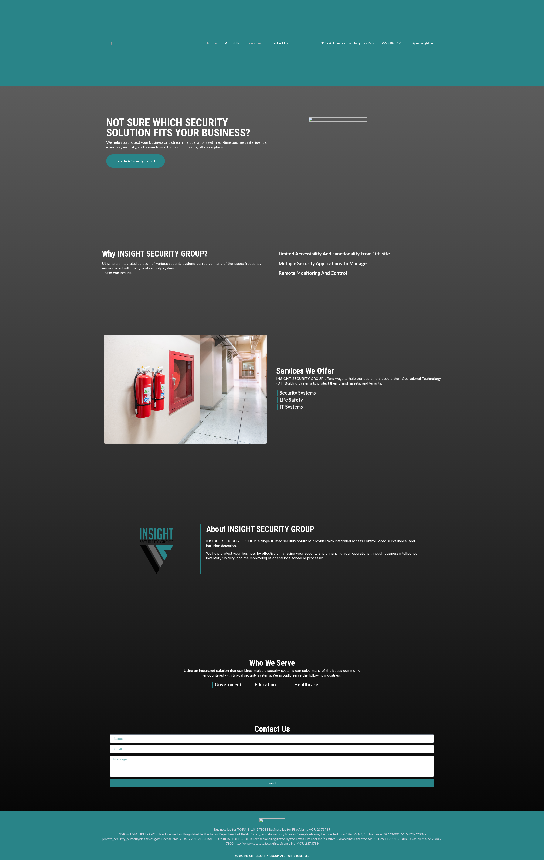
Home (212, 43)
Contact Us (279, 43)
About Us (232, 43)
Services (255, 43)
